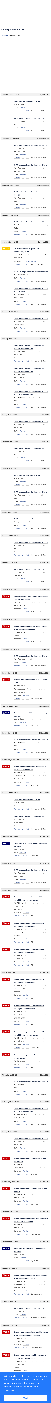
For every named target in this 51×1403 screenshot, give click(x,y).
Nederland (5, 35)
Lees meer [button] (10, 1390)
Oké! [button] (25, 1398)
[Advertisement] (25, 64)
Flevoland (17, 111)
